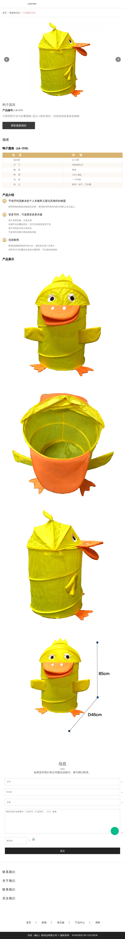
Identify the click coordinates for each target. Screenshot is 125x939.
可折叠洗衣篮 (29, 13)
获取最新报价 (19, 125)
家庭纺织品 (14, 13)
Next (118, 59)
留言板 (60, 922)
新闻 (44, 922)
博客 (97, 922)
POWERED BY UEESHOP (85, 935)
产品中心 (80, 922)
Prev (6, 59)
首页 (4, 13)
